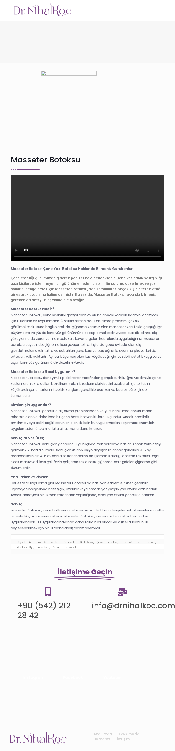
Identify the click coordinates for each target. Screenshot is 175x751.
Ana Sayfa (103, 734)
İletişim (123, 739)
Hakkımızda (129, 734)
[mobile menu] (158, 10)
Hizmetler (102, 739)
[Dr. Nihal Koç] (42, 10)
